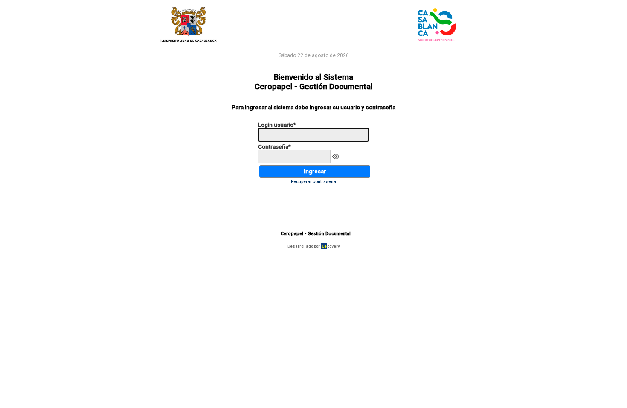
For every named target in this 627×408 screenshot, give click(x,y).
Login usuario (277, 125)
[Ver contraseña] (335, 156)
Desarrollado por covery (313, 246)
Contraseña (274, 146)
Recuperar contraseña (313, 181)
